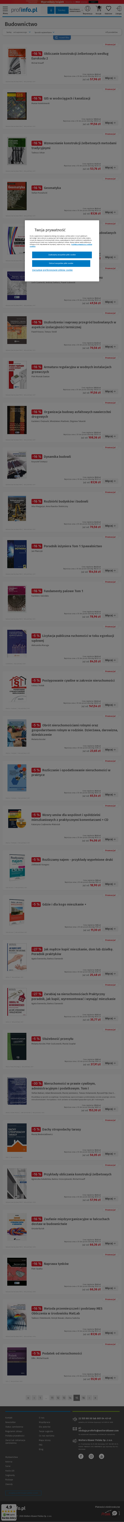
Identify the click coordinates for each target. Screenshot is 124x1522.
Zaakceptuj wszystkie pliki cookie (62, 255)
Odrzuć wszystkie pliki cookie (61, 263)
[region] (62, 250)
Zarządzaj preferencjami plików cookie (52, 270)
